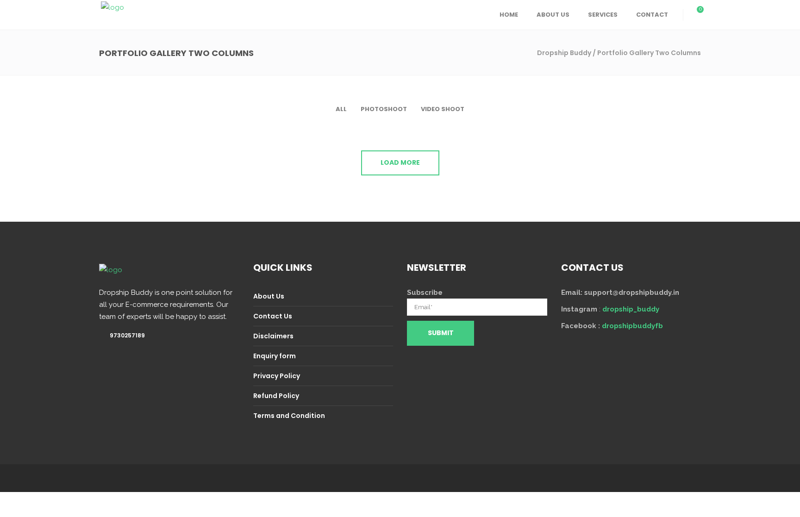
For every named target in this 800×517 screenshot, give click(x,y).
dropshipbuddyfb (632, 326)
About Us (268, 296)
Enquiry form (274, 356)
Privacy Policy (276, 375)
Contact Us (272, 316)
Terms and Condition (289, 415)
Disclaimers (273, 336)
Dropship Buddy (564, 52)
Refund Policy (276, 395)
